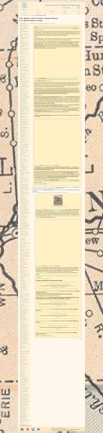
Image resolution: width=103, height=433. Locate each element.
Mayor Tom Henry (23, 302)
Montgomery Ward (23, 309)
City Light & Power (23, 134)
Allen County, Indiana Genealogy (62, 5)
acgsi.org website (27, 429)
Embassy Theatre (23, 160)
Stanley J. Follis (73, 430)
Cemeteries (51, 11)
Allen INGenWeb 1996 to (60, 428)
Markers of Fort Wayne (24, 294)
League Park (22, 282)
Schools (21, 366)
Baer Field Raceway (24, 91)
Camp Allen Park (23, 122)
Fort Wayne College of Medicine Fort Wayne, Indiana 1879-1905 (45, 192)
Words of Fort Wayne (24, 420)
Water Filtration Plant (24, 399)
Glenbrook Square (23, 211)
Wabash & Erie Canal (24, 396)
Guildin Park (22, 219)
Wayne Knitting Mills (24, 404)
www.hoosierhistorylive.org (41, 272)
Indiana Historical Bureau (48, 165)
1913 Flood (22, 40)
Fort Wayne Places (23, 187)
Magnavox (22, 290)
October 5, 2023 (39, 265)
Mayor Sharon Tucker (24, 300)
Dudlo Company (23, 152)
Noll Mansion (22, 317)
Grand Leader (22, 214)
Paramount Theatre (23, 324)
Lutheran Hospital (23, 289)
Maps (21, 292)
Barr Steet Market (23, 95)
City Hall (21, 132)
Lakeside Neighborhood (24, 275)
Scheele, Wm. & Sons (24, 364)
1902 (73, 285)
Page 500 (36, 78)
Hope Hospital (23, 237)
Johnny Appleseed (23, 264)
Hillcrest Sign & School (24, 225)
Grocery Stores (23, 218)
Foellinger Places (23, 177)
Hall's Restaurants (23, 221)
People (38, 13)
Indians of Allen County (24, 252)
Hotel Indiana (22, 239)
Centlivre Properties (24, 127)
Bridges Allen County (24, 106)
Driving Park (22, 154)
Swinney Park (22, 384)
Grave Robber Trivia (51, 23)
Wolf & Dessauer (23, 419)
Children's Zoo (23, 129)
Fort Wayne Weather (24, 194)
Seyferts (21, 369)
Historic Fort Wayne (24, 226)
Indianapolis (53, 287)
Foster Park (22, 195)
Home (25, 11)
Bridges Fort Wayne (24, 108)
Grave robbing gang (60, 287)
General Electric (23, 206)
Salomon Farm (23, 362)
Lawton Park (22, 280)
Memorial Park (23, 305)
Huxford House (23, 244)
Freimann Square (23, 199)
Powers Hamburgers (24, 334)
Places (51, 13)
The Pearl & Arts (23, 329)
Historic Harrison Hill (24, 233)
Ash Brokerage (23, 84)
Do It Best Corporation (24, 150)
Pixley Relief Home (23, 331)
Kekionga (22, 265)
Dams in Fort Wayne (24, 145)
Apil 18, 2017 (36, 165)
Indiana (69, 285)
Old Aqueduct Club (23, 319)
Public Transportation (24, 338)
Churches (65, 11)
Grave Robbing (40, 335)
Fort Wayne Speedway (24, 189)
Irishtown (21, 257)
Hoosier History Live (50, 265)
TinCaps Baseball (23, 389)
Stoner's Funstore (23, 379)
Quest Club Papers (69, 187)
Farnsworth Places (23, 166)
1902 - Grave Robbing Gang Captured (43, 320)
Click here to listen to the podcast (42, 278)
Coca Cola (22, 137)
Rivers (21, 349)
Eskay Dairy (22, 162)
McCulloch (22, 304)
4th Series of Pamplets (39, 189)
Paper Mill (22, 322)
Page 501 (36, 113)
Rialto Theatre (22, 348)
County (78, 11)
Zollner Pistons (23, 424)
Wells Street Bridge (23, 408)
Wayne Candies (23, 403)
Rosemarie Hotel (23, 356)
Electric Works (23, 159)
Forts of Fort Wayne (23, 179)
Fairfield (21, 164)
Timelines (65, 13)
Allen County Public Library (57, 188)
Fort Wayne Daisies (24, 184)
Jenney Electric (23, 262)
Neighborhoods (23, 315)
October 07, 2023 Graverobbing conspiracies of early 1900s (47, 275)
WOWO (21, 422)
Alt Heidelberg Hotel (24, 67)
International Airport (23, 254)
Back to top (81, 339)
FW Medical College (24, 185)
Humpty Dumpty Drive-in (24, 243)
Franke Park (22, 197)
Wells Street (22, 406)
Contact (78, 13)
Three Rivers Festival (24, 388)
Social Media (22, 371)
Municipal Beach (23, 311)
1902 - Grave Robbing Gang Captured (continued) (57, 325)
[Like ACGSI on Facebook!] (22, 429)
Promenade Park (23, 336)
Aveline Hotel (22, 88)
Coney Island (22, 139)
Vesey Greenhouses (24, 394)
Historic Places (23, 231)
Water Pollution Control (24, 401)
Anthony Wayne (23, 68)
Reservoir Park (23, 346)
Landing (21, 278)
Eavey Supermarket (24, 155)
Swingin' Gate (22, 382)
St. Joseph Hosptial (23, 377)
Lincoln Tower (22, 287)
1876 (38, 183)
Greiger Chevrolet (23, 216)
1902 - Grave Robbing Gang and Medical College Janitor (57, 284)
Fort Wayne (24, 13)
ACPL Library (22, 62)
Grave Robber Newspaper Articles (39, 23)
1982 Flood (22, 60)
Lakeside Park (23, 277)
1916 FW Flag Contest (24, 48)
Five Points (22, 174)
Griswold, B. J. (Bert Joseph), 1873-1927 (54, 28)
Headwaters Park (23, 223)
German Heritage (23, 207)
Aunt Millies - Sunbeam (24, 86)
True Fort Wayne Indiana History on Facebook (56, 209)
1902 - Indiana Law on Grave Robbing (57, 302)
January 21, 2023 (40, 209)
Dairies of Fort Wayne (24, 144)
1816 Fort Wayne (23, 26)
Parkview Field (23, 327)
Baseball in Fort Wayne (24, 96)
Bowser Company (23, 103)
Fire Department (23, 167)
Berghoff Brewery (23, 101)
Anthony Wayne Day (24, 73)
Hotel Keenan (22, 241)
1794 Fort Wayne (23, 23)
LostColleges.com (63, 192)
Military (21, 307)
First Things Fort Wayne (24, 172)
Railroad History (23, 341)
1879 (42, 183)
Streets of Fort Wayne (24, 381)
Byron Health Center (24, 119)
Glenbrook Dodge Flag (24, 209)
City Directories (23, 130)
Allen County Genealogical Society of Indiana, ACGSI (60, 429)
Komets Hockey (23, 273)
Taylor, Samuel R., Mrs (67, 28)
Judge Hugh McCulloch (57, 110)
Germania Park (23, 204)
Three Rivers (22, 386)
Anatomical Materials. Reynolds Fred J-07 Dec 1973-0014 (44, 187)
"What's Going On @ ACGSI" (38, 429)
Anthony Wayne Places (24, 81)
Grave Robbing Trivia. (49, 335)
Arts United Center (23, 83)
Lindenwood (62, 96)
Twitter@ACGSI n (33, 429)
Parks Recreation (23, 326)
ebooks (21, 157)
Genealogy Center (23, 202)
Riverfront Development (24, 351)
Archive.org (39, 29)
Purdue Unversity (23, 339)
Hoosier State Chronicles (64, 180)
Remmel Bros (56, 210)
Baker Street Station (24, 93)
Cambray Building (23, 120)
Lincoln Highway (23, 285)
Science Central (23, 367)
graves (71, 167)
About (38, 11)
